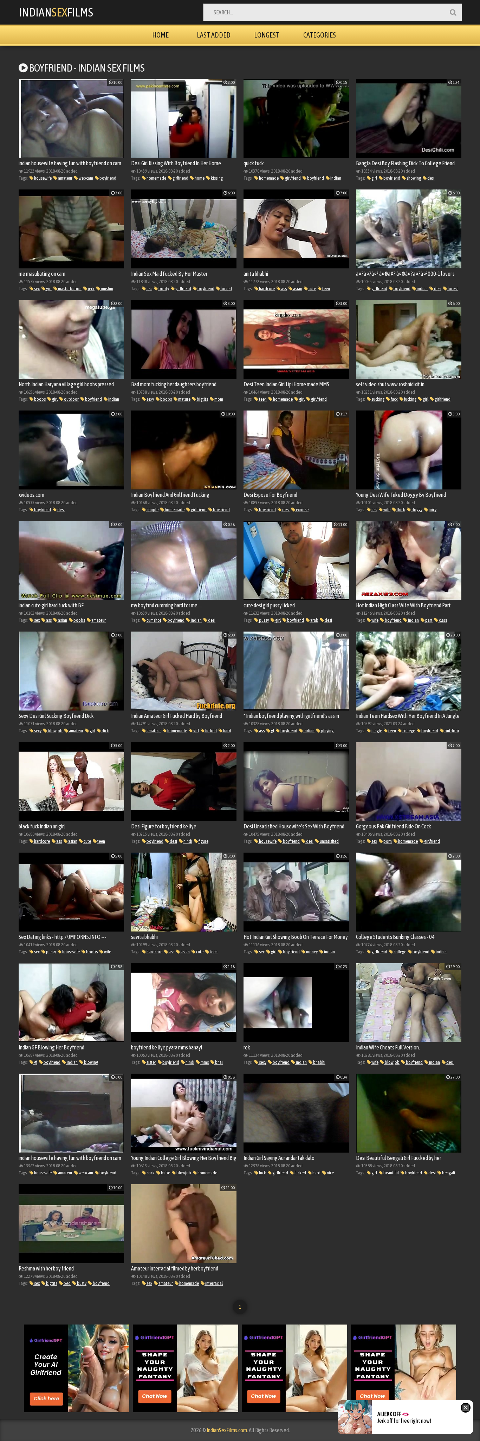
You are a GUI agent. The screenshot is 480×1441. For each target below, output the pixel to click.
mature (183, 399)
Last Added (214, 35)
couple (152, 509)
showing (413, 178)
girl (374, 178)
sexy (150, 399)
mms (204, 1062)
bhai (218, 1062)
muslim (106, 288)
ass (149, 288)
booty (163, 288)
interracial (214, 1283)
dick (105, 730)
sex (36, 288)
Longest (266, 35)
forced (226, 288)
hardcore (266, 288)
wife (386, 509)
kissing (216, 178)
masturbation (69, 288)
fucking (409, 399)
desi (431, 178)
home (199, 178)
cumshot (153, 620)
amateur (64, 178)
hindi (187, 841)
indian (335, 178)
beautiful (391, 1172)
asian (297, 288)
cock (150, 1172)
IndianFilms (56, 12)
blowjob (55, 730)
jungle (376, 730)
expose (302, 509)
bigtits (202, 399)
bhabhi (318, 1062)
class (442, 620)
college (408, 730)
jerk (91, 288)
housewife (42, 178)
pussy (263, 620)
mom (218, 399)
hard (226, 730)
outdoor (71, 399)
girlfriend (180, 178)
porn (387, 841)
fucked (211, 730)
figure (203, 841)
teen (326, 288)
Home (160, 35)
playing (326, 730)
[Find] (453, 12)
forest (452, 288)
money (311, 951)
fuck (394, 399)
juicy (432, 509)
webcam (85, 178)
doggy (416, 509)
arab (314, 620)
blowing (90, 1062)
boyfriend (107, 178)
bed (67, 1283)
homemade (156, 178)
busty (81, 1283)
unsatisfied (329, 841)
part (428, 620)
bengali (448, 1172)
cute (312, 288)
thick (400, 509)
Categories (319, 35)
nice (330, 1172)
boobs (39, 399)
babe (165, 1172)
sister (151, 1062)
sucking (377, 399)
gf (272, 730)
